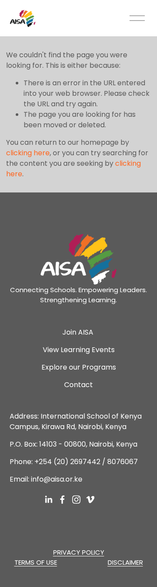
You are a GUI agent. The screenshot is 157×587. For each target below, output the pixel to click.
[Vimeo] (90, 499)
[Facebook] (62, 499)
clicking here (28, 153)
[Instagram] (76, 499)
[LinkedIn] (48, 499)
